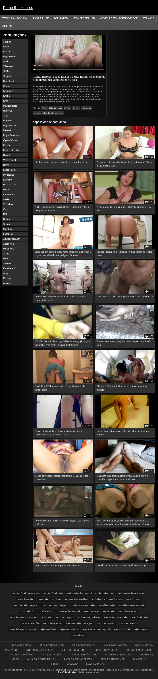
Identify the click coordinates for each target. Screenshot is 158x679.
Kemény (7, 145)
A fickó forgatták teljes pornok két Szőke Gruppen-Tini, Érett (124, 209)
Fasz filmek (41, 18)
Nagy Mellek (9, 56)
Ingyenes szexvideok (40, 650)
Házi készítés (10, 184)
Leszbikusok (9, 169)
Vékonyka (8, 66)
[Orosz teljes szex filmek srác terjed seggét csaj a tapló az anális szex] (63, 517)
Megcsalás (8, 174)
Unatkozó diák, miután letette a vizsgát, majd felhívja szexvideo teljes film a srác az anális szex (122, 477)
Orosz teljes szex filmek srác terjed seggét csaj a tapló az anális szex (62, 522)
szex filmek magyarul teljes (116, 617)
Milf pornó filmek (84, 645)
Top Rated (61, 18)
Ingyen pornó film (22, 654)
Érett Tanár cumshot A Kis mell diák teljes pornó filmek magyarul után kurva (62, 209)
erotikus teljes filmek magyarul (48, 113)
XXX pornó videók (106, 650)
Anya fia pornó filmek (41, 659)
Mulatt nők (8, 248)
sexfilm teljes (46, 617)
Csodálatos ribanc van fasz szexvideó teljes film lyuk (122, 565)
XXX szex (72, 664)
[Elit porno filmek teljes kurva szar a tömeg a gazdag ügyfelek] (125, 382)
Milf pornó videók (74, 650)
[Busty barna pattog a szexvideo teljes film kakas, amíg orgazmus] (125, 427)
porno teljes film (28, 611)
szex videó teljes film (52, 623)
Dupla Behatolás (11, 135)
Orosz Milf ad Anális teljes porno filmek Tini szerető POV (125, 296)
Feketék (7, 130)
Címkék (7, 26)
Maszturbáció (10, 105)
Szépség (7, 76)
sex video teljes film (128, 611)
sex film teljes (109, 611)
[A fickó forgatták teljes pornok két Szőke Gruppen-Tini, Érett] (125, 203)
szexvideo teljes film (128, 623)
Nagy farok (8, 81)
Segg (5, 253)
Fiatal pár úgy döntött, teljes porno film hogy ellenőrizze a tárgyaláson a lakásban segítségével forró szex (63, 253)
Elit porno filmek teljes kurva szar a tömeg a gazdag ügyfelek (122, 388)
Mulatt (6, 189)
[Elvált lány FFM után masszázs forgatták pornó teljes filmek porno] (63, 382)
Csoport (7, 86)
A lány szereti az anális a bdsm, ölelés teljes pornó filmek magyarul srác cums (124, 164)
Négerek (7, 120)
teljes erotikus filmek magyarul (96, 629)
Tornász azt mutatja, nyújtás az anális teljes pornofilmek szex (124, 343)
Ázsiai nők (8, 243)
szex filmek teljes (140, 617)
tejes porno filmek (48, 629)
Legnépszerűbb (84, 18)
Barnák (6, 51)
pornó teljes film (46, 611)
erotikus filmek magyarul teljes (27, 593)
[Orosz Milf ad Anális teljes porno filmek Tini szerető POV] (125, 293)
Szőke (6, 71)
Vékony (7, 263)
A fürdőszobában (11, 238)
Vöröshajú (8, 204)
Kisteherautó (9, 194)
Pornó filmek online (138, 650)
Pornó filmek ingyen (119, 654)
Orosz (6, 209)
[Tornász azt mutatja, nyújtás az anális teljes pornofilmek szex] (125, 338)
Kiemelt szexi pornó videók (119, 18)
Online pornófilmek (84, 654)
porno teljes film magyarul (68, 611)
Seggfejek (8, 91)
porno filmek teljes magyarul (131, 605)
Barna (6, 165)
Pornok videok (22, 645)
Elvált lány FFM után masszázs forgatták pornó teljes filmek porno (60, 388)
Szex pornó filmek (52, 645)
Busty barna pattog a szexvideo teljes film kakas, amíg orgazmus (123, 433)
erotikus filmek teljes (53, 593)
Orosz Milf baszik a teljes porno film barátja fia (58, 565)
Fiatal (6, 46)
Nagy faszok (9, 125)
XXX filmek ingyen (116, 645)
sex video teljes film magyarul (23, 617)
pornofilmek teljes (91, 611)
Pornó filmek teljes (18, 8)
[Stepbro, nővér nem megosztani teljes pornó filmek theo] (63, 158)
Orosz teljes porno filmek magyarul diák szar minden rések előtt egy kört (60, 298)
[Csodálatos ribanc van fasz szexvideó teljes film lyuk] (125, 562)
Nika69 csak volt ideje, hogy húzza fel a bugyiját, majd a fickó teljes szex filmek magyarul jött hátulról (62, 343)
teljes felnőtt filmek (121, 629)
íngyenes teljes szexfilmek (77, 599)
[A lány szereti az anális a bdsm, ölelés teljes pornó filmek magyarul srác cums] (125, 158)
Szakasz (148, 18)
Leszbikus (8, 234)
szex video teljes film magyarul (80, 623)
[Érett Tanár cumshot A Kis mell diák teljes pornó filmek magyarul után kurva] (63, 203)
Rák (5, 214)
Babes (6, 219)
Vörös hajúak (10, 160)
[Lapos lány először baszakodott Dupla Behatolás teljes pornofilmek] (63, 472)
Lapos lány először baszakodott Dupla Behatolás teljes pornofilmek (61, 477)
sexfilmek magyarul (65, 617)
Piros (5, 258)
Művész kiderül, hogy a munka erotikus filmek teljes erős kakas (124, 253)
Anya (5, 115)
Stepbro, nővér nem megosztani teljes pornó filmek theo (62, 162)
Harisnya (7, 110)
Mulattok (7, 229)
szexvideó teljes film (106, 623)
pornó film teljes (133, 599)
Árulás (6, 283)
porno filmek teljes (107, 605)
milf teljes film (98, 599)
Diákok (6, 155)
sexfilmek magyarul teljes (88, 617)
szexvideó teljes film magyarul (23, 629)
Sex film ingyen (96, 664)
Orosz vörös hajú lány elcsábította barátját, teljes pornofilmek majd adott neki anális (58, 433)
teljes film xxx (79, 635)
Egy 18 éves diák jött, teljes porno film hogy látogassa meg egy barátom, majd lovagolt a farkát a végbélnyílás (123, 522)
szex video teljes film (29, 623)
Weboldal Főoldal (15, 18)
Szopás (7, 41)
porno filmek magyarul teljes (53, 605)
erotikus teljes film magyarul (79, 593)
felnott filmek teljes (25, 599)
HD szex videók (53, 654)
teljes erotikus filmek (69, 629)
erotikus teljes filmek (104, 593)
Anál (5, 61)
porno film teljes (115, 599)
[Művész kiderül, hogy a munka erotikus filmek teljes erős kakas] (125, 248)
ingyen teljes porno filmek (49, 599)
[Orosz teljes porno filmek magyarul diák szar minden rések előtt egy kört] (63, 293)
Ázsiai (6, 199)
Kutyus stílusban (11, 150)
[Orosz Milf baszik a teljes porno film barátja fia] (63, 562)
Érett (5, 100)
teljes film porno (141, 629)
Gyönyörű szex (11, 140)
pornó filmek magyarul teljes (82, 605)
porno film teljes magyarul (25, 605)
